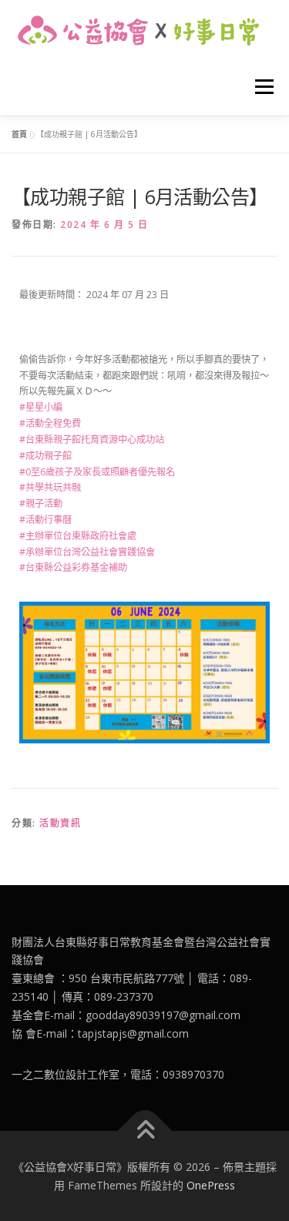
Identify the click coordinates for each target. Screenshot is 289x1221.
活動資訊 (60, 823)
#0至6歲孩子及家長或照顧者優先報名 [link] (97, 471)
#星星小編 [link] (40, 407)
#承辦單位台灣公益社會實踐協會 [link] (87, 552)
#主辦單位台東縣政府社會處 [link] (77, 535)
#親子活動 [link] (40, 503)
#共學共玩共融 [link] (50, 487)
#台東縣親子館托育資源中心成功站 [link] (91, 439)
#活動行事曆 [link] (45, 519)
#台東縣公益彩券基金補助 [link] (73, 567)
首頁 (19, 134)
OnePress (211, 1185)
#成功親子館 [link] (45, 455)
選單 (259, 86)
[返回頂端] (144, 1130)
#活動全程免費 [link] (50, 423)
